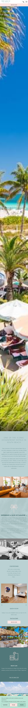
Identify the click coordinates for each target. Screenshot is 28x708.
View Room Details (14, 618)
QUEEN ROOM (14, 609)
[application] (14, 702)
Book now (14, 5)
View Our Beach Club (14, 677)
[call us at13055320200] (23, 2)
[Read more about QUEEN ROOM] (14, 593)
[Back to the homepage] (6, 1)
